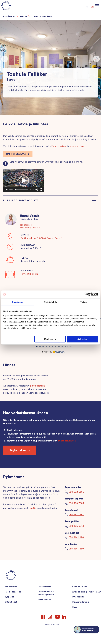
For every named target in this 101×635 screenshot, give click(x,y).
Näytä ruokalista (29, 273)
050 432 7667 (76, 514)
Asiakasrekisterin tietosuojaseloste (46, 593)
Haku (74, 607)
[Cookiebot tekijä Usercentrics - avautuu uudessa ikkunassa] (86, 294)
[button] (17, 154)
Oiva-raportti (78, 596)
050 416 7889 (76, 548)
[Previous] (4, 59)
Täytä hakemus (19, 450)
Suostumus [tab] (17, 302)
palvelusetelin (37, 385)
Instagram (50, 615)
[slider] (21, 189)
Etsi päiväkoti (11, 586)
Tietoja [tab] (83, 302)
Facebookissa (58, 146)
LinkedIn (64, 615)
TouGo (32, 507)
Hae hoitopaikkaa (16, 154)
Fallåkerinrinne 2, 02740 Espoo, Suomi (41, 238)
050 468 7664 (76, 503)
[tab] (36, 346)
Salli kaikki (82, 339)
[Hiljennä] (36, 189)
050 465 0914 (76, 525)
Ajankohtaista (44, 586)
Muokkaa (48, 339)
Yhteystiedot (11, 601)
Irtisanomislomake (80, 601)
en (92, 6)
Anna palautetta (79, 586)
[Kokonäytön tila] (41, 189)
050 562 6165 (76, 491)
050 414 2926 (76, 537)
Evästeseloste (44, 599)
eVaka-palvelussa (67, 440)
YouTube (57, 615)
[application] (23, 180)
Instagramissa (77, 146)
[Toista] (6, 189)
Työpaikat (9, 596)
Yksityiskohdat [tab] (50, 302)
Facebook (43, 615)
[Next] (96, 59)
